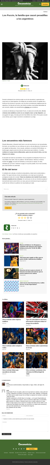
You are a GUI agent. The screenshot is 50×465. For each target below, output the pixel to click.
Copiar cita (8, 208)
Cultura (45, 11)
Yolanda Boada (22, 275)
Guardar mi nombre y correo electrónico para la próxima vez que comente (18, 418)
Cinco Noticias (5, 234)
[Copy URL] (32, 95)
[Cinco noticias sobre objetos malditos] (13, 310)
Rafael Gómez (28, 325)
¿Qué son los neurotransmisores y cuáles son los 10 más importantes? (32, 283)
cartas (10, 161)
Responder (8, 386)
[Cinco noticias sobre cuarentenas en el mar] (37, 336)
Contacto (34, 0)
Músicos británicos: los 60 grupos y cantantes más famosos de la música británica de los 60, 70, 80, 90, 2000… (31, 246)
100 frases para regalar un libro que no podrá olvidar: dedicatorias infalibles (31, 258)
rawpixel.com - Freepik (6, 80)
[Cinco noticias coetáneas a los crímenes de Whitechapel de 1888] (37, 360)
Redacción (26, 85)
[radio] (19, 217)
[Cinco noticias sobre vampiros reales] (13, 336)
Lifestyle (21, 255)
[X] (23, 95)
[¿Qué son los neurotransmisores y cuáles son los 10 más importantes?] (11, 286)
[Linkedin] (16, 449)
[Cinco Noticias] (25, 444)
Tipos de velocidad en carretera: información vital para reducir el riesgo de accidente (36, 321)
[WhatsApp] (29, 95)
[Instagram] (13, 227)
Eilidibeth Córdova (23, 249)
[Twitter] (14, 449)
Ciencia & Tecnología (24, 281)
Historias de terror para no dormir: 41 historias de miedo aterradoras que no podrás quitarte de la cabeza (31, 271)
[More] (35, 95)
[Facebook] (26, 95)
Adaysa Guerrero (23, 260)
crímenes (27, 107)
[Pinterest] (15, 227)
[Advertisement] (25, 31)
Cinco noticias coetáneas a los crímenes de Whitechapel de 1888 (36, 372)
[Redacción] (22, 86)
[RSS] (17, 227)
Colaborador (22, 286)
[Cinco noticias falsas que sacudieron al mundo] (13, 360)
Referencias (6, 189)
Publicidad (39, 0)
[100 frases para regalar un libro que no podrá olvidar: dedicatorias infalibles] (11, 260)
